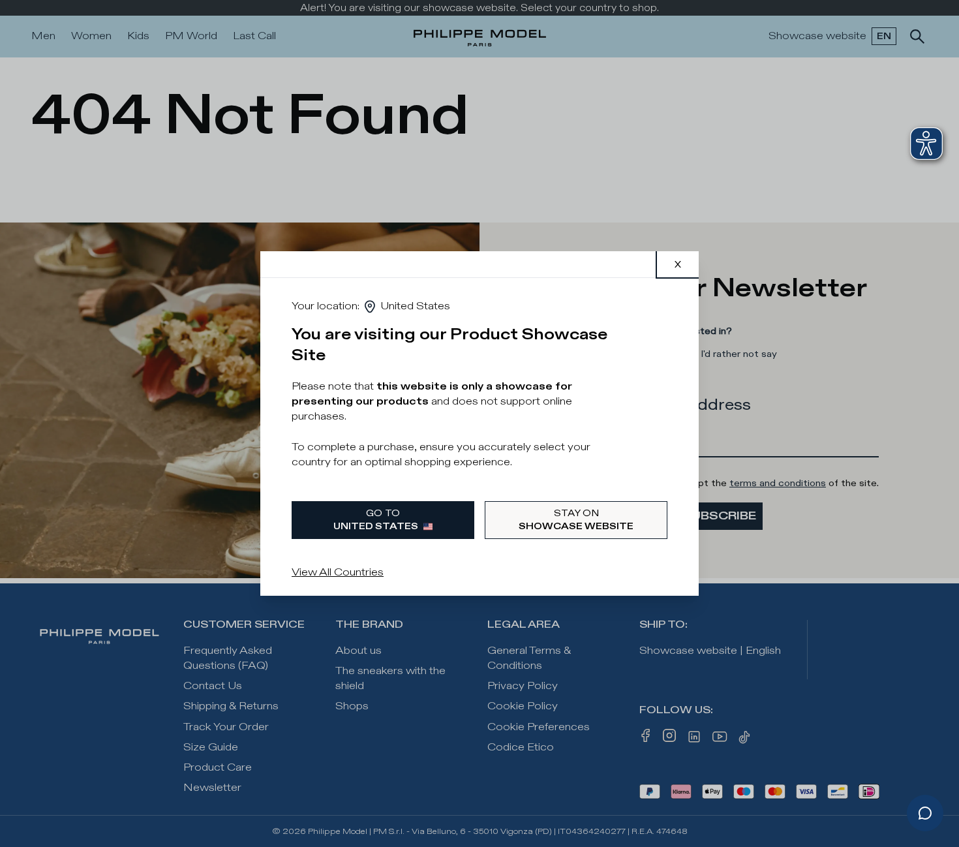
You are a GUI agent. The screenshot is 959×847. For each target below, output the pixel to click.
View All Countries (338, 572)
